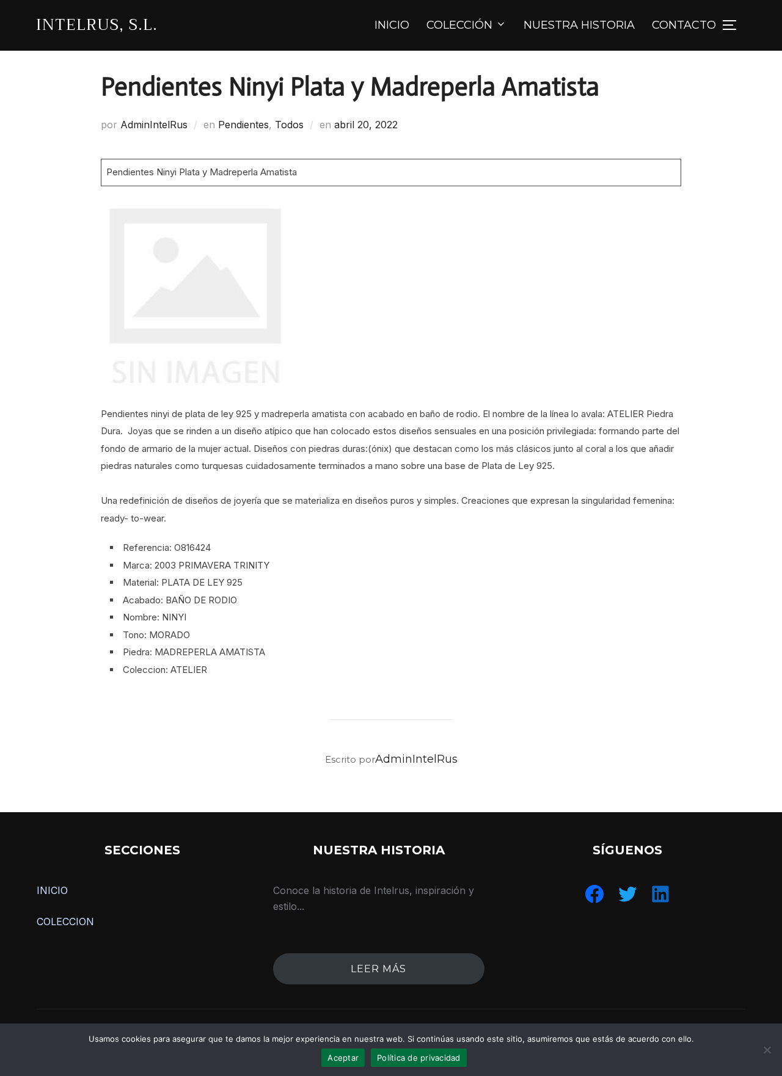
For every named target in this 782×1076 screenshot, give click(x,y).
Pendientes (243, 124)
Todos (289, 124)
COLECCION (65, 921)
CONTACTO (684, 25)
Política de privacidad (419, 1058)
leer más (378, 969)
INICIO (392, 25)
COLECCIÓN (459, 25)
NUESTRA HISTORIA (579, 25)
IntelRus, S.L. (97, 24)
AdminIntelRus (154, 124)
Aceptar (343, 1058)
